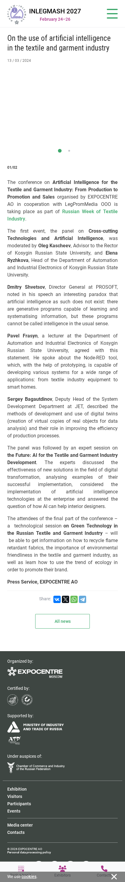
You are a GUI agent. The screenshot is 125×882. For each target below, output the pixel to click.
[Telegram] (82, 599)
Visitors (14, 796)
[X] (65, 599)
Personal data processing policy (29, 852)
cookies (29, 876)
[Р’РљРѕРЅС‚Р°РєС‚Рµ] (57, 599)
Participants (19, 803)
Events (13, 811)
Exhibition (17, 789)
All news (63, 621)
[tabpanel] (62, 106)
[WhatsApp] (74, 599)
